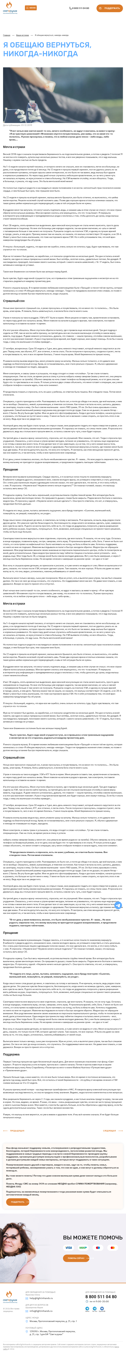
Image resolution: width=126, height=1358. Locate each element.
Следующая (109, 1131)
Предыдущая (17, 1131)
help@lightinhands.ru (41, 1298)
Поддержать (17, 1202)
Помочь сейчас (76, 1258)
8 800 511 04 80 (80, 8)
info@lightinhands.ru (41, 1311)
